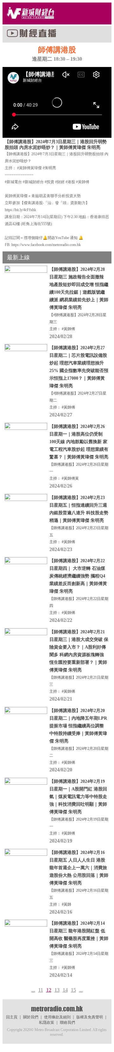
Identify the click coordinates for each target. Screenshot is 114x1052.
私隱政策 (46, 1022)
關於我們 (30, 1017)
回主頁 (11, 1017)
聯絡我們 (67, 1022)
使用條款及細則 (57, 1017)
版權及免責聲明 (89, 1017)
